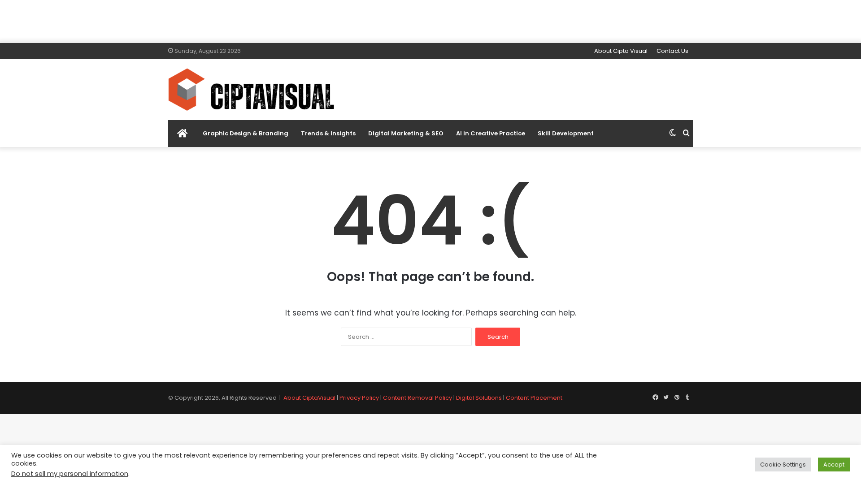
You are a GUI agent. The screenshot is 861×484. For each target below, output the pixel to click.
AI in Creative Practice (490, 133)
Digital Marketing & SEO (406, 133)
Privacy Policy (359, 397)
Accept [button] (833, 464)
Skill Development (566, 133)
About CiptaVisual (309, 397)
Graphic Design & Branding (245, 133)
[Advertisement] (430, 20)
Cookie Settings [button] (783, 464)
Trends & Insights (328, 133)
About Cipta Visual (621, 51)
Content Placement (534, 397)
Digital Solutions (479, 397)
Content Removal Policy (417, 397)
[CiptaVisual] (251, 89)
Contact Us (672, 51)
